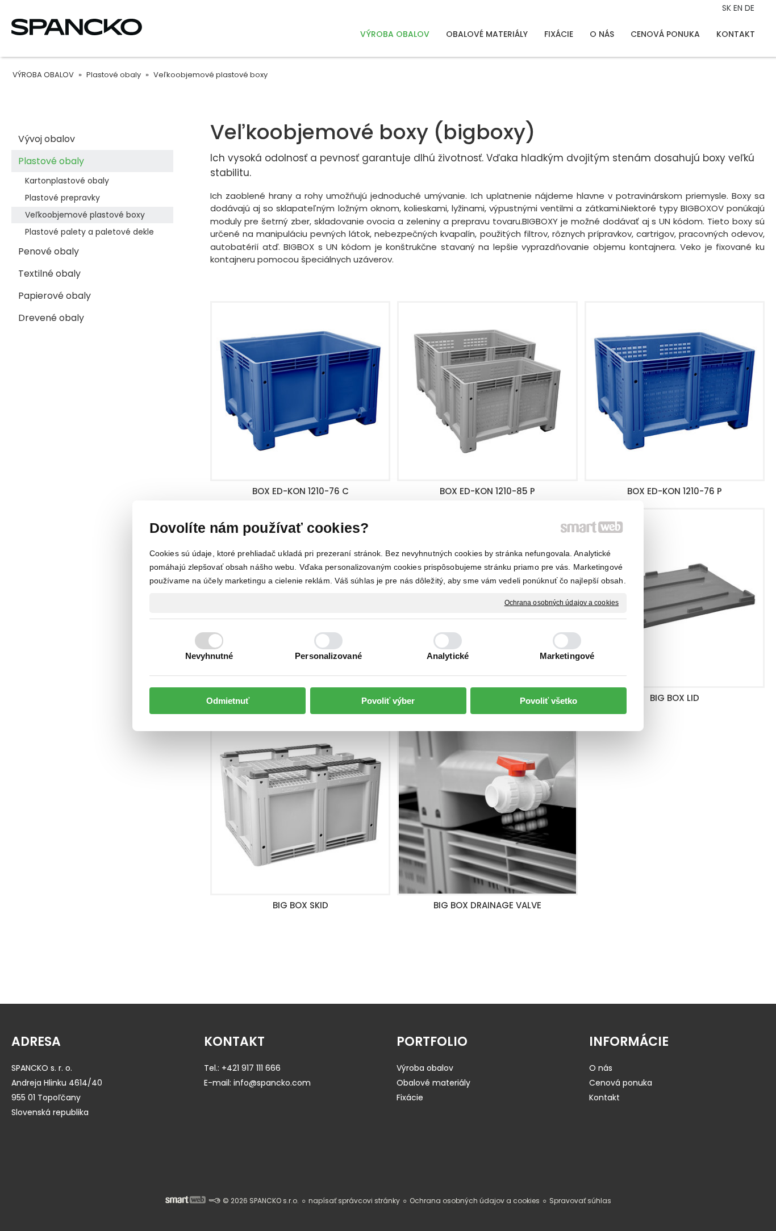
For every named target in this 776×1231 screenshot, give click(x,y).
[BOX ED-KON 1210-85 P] (487, 391)
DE (751, 8)
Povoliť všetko (548, 701)
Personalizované (328, 656)
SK (727, 8)
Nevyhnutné (209, 656)
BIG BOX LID (674, 698)
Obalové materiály (433, 1082)
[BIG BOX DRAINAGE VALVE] (487, 805)
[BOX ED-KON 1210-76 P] (675, 391)
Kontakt (604, 1097)
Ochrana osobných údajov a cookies (561, 602)
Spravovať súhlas (580, 1200)
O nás (600, 1068)
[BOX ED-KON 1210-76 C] (300, 391)
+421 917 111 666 (251, 1068)
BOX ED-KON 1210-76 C (300, 491)
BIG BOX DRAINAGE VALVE (487, 905)
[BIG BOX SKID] (300, 805)
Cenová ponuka (620, 1082)
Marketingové (567, 656)
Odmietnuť (227, 701)
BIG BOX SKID (300, 905)
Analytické (448, 656)
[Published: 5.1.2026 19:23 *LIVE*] (214, 1200)
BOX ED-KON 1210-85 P (487, 491)
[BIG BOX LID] (675, 598)
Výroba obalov (425, 1068)
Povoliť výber (388, 701)
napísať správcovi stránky (354, 1200)
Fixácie (410, 1097)
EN (739, 8)
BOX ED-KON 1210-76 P (674, 491)
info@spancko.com (272, 1082)
